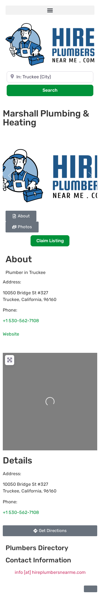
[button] (50, 10)
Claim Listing (50, 240)
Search (57, 90)
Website (11, 334)
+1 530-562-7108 (21, 320)
